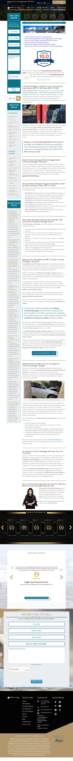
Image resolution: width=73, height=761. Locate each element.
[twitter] (59, 702)
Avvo (34, 73)
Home (24, 23)
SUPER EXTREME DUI (13, 123)
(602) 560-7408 (60, 2)
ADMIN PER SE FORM (12, 146)
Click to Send (14, 89)
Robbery (11, 183)
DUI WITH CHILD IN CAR (14, 130)
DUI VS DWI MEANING (12, 142)
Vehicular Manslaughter (13, 194)
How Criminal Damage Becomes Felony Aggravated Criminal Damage (43, 38)
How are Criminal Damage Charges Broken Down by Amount (41, 40)
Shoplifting (12, 185)
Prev (2, 527)
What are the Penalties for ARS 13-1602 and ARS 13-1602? (40, 44)
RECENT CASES (61, 7)
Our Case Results (27, 711)
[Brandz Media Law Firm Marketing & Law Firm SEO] (59, 740)
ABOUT (52, 7)
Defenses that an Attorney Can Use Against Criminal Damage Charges (43, 46)
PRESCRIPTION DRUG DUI (13, 133)
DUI (33, 7)
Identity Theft (13, 181)
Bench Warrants (14, 168)
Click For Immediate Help (44, 353)
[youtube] (59, 706)
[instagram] (59, 710)
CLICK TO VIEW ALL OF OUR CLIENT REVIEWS (36, 598)
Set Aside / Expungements (13, 191)
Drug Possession (12, 178)
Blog (23, 719)
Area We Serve (27, 708)
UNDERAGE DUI (13, 139)
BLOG (55, 9)
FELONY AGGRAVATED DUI (13, 126)
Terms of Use (26, 724)
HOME (28, 7)
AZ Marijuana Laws (13, 158)
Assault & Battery (12, 165)
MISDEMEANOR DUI (13, 117)
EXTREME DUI (12, 120)
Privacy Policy (26, 721)
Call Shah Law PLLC (44, 79)
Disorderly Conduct (12, 171)
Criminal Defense (27, 706)
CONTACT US (62, 9)
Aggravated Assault (12, 162)
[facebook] (55, 702)
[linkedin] (55, 710)
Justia (45, 73)
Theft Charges (13, 188)
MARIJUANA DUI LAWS (13, 137)
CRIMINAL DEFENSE (42, 7)
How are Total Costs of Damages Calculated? (37, 42)
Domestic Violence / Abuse (14, 174)
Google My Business (55, 73)
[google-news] (55, 714)
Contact (24, 716)
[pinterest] (55, 706)
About (24, 713)
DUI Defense (26, 703)
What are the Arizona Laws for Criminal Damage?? (38, 37)
